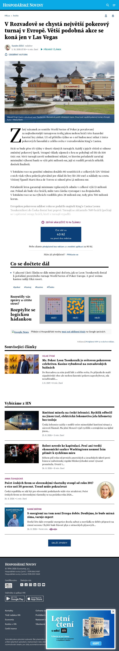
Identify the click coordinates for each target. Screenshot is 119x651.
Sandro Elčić (18, 45)
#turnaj (27, 287)
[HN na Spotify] (39, 584)
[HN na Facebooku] (26, 584)
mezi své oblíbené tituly (73, 331)
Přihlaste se (72, 254)
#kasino (39, 287)
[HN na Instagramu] (30, 584)
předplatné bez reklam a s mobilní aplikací (63, 246)
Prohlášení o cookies (45, 615)
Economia (9, 620)
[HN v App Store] (35, 598)
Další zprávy (59, 543)
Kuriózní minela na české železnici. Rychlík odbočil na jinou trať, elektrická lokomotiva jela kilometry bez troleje (77, 416)
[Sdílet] (105, 15)
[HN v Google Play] (15, 598)
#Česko (50, 287)
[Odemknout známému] (112, 15)
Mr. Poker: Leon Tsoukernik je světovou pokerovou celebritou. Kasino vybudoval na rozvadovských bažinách (76, 364)
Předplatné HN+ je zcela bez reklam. (100, 342)
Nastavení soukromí (44, 620)
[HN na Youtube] (43, 584)
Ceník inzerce (11, 629)
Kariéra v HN (10, 624)
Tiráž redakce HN (12, 615)
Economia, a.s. (23, 569)
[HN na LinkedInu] (34, 584)
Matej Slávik (18, 120)
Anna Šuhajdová (14, 478)
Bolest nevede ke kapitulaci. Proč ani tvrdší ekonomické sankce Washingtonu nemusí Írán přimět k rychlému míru (74, 449)
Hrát (54, 318)
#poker (16, 287)
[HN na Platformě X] (21, 584)
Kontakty (9, 611)
